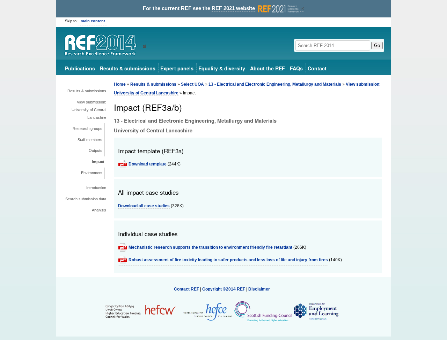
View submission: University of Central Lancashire (89, 109)
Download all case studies (144, 205)
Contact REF (186, 289)
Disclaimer (259, 289)
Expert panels (176, 68)
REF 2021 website (234, 8)
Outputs (95, 150)
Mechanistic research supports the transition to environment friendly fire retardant (211, 247)
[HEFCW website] (140, 311)
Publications (80, 68)
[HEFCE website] (205, 311)
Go (377, 45)
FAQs (296, 68)
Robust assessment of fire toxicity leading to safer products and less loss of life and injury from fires (228, 259)
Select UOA (192, 84)
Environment (91, 173)
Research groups (87, 128)
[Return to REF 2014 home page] (102, 46)
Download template (148, 164)
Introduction (96, 188)
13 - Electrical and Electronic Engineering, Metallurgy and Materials (274, 84)
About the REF (267, 68)
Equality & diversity (221, 68)
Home (120, 84)
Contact (317, 68)
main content (93, 21)
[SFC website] (263, 311)
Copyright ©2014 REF (224, 289)
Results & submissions (127, 68)
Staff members (90, 140)
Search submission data (85, 199)
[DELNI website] (316, 311)
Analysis (99, 210)
